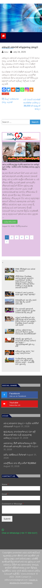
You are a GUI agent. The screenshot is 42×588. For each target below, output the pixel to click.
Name (5, 484)
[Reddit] (13, 90)
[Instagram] (27, 90)
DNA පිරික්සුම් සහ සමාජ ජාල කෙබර (25, 270)
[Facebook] (4, 90)
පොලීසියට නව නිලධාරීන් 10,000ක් (20, 463)
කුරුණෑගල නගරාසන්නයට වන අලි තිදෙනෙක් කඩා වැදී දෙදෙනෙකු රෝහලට (20, 434)
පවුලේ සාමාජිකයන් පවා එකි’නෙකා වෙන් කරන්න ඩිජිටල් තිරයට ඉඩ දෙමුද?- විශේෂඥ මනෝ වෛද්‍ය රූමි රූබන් (26, 321)
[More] (31, 90)
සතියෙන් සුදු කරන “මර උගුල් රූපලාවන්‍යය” (24, 352)
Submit (7, 519)
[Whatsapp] (22, 90)
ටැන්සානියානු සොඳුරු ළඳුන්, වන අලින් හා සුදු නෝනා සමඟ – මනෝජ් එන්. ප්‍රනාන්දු (24, 361)
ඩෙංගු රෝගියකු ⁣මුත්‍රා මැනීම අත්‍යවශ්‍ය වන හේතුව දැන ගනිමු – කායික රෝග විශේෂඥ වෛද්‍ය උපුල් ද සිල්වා (21, 166)
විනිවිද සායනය (21, 226)
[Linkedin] (18, 90)
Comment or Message (13, 504)
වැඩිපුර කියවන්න (10, 222)
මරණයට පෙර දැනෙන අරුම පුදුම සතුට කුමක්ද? (25, 293)
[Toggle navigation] (12, 30)
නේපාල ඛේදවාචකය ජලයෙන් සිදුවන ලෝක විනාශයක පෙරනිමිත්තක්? (25, 332)
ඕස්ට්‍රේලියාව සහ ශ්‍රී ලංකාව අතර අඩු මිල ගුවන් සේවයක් (26, 302)
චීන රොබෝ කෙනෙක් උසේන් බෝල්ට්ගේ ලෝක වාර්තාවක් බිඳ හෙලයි (25, 311)
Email (5, 494)
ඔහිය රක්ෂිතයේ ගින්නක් (15, 454)
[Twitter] (9, 90)
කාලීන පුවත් (5, 93)
